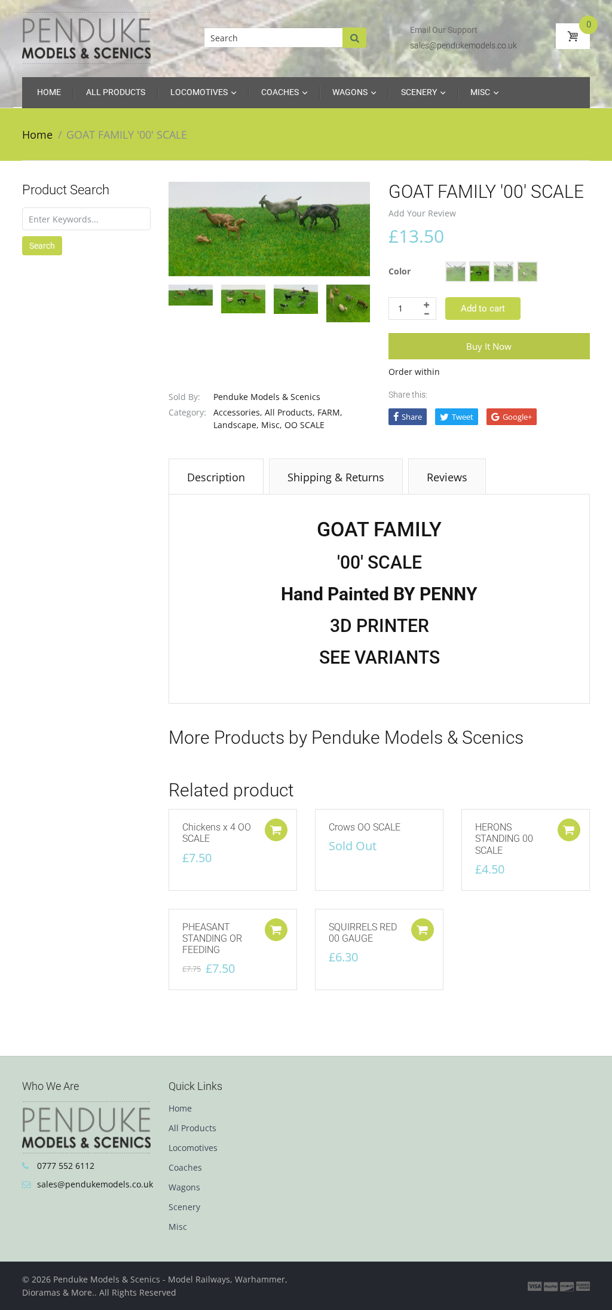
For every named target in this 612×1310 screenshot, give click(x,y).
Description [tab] (216, 477)
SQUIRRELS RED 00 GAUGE (363, 932)
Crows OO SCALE (364, 827)
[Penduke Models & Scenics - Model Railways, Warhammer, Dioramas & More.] (86, 37)
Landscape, (236, 424)
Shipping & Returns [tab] (335, 477)
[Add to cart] (276, 830)
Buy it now (489, 346)
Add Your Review (422, 213)
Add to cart (483, 308)
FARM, (329, 412)
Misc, (271, 424)
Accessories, (237, 412)
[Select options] (569, 830)
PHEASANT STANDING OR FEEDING (212, 938)
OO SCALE (304, 424)
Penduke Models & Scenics (266, 396)
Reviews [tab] (447, 477)
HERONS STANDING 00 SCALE (504, 839)
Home (37, 134)
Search (42, 246)
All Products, (290, 412)
